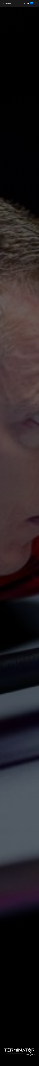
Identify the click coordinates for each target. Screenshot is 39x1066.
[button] (26, 3)
